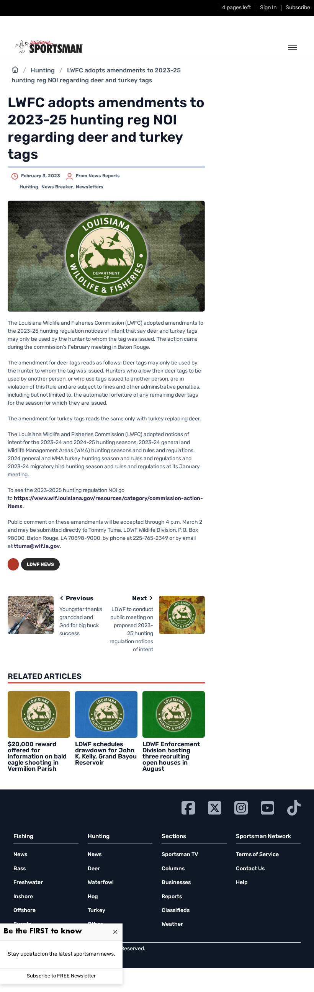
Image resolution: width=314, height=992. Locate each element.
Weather (172, 924)
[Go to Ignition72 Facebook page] (188, 807)
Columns (173, 869)
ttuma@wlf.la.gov (37, 546)
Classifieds (176, 911)
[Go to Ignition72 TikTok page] (294, 807)
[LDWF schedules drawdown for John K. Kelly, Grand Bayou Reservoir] (106, 714)
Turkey (96, 911)
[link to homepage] (49, 47)
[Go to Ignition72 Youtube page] (267, 807)
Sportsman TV (180, 855)
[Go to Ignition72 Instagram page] (241, 807)
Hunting (43, 71)
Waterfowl (101, 883)
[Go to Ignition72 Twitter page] (214, 807)
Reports (172, 897)
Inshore (23, 897)
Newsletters (89, 187)
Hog (93, 897)
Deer (94, 869)
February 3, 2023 (40, 176)
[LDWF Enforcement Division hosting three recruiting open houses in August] (173, 714)
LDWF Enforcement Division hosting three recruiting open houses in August (171, 757)
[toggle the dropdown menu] (292, 47)
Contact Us (250, 869)
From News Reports (98, 176)
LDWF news (40, 564)
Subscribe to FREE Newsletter (61, 976)
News (20, 855)
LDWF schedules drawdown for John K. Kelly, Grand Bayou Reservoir (106, 754)
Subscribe (298, 8)
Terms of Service (257, 855)
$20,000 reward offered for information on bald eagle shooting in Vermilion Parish (37, 757)
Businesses (176, 883)
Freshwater (28, 883)
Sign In (268, 8)
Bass (19, 869)
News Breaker (57, 187)
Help (242, 883)
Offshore (24, 911)
